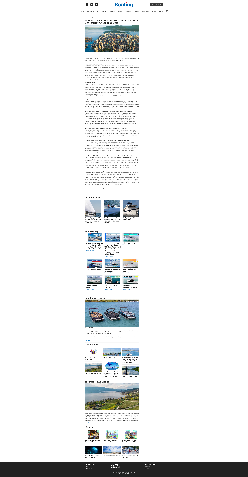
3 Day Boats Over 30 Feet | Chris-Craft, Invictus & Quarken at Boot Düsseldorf (94, 246)
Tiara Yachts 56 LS (93, 269)
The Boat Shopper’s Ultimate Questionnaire (111, 441)
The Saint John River (110, 358)
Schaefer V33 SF (129, 243)
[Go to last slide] (87, 212)
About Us (88, 466)
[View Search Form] (167, 11)
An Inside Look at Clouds (112, 456)
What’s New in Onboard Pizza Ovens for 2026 (130, 441)
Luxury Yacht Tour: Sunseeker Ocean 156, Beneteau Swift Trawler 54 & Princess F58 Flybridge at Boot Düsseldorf (112, 249)
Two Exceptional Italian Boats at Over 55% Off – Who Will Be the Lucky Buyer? (112, 220)
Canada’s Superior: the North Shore (129, 377)
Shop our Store (89, 468)
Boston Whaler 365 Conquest (112, 270)
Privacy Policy (147, 466)
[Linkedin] (96, 4)
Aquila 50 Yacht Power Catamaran (130, 286)
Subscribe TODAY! (157, 4)
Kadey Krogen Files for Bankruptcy (131, 218)
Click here (87, 188)
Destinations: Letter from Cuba (92, 358)
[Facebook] (92, 4)
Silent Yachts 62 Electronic (111, 286)
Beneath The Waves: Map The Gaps (92, 456)
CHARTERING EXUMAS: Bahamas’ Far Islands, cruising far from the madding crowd (130, 360)
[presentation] (93, 208)
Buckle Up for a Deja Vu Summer (130, 456)
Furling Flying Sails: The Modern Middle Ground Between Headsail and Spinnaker (93, 220)
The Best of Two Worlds (93, 373)
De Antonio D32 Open (92, 286)
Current (94, 17)
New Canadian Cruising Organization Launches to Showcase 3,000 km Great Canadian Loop (111, 374)
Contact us (147, 468)
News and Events (88, 17)
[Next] (137, 212)
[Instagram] (87, 4)
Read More (87, 340)
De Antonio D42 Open (129, 270)
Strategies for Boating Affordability (92, 441)
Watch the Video (90, 251)
